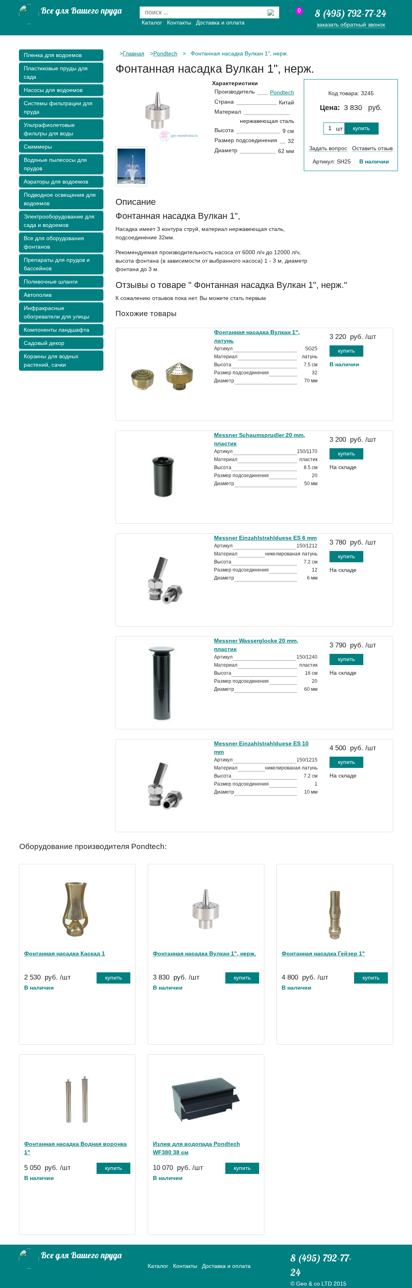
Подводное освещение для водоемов (60, 199)
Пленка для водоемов (53, 55)
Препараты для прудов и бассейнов (57, 264)
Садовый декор (44, 343)
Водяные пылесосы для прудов (55, 164)
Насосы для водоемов (53, 90)
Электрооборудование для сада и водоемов (59, 220)
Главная (133, 53)
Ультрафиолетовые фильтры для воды (49, 129)
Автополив (38, 295)
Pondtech (165, 53)
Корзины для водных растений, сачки (51, 360)
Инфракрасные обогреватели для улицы (56, 312)
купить (361, 128)
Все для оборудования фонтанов (54, 242)
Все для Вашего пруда (81, 10)
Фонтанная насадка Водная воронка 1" (75, 1148)
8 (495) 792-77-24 (350, 13)
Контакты (179, 22)
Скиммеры (38, 146)
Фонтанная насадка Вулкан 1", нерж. (204, 953)
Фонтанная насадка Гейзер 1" (323, 953)
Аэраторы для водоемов (56, 181)
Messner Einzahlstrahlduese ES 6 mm (265, 538)
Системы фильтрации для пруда (58, 107)
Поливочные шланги (51, 281)
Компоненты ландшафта (56, 330)
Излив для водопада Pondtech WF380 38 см (196, 1148)
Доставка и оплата (220, 22)
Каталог (152, 22)
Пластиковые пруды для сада (56, 72)
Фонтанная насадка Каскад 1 (64, 953)
